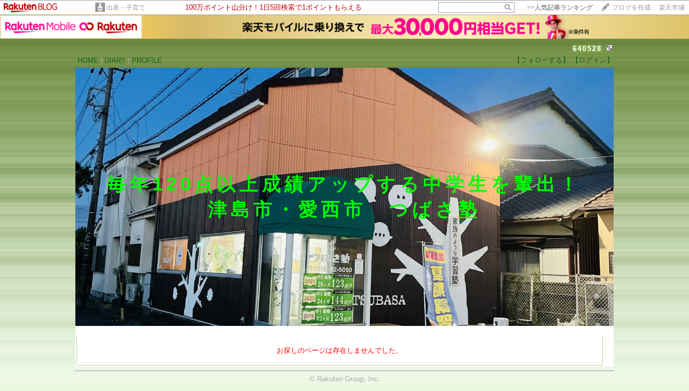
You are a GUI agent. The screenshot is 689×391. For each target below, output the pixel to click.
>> (560, 7)
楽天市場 (672, 7)
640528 (587, 49)
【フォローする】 (542, 60)
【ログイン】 (593, 60)
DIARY (115, 60)
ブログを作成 (631, 7)
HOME (88, 60)
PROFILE (147, 60)
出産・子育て (126, 7)
